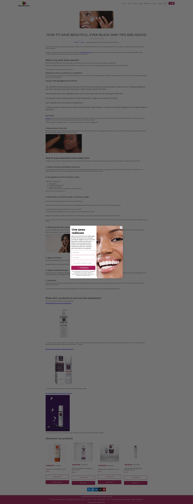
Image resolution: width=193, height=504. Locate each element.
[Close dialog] (121, 227)
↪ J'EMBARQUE (83, 268)
